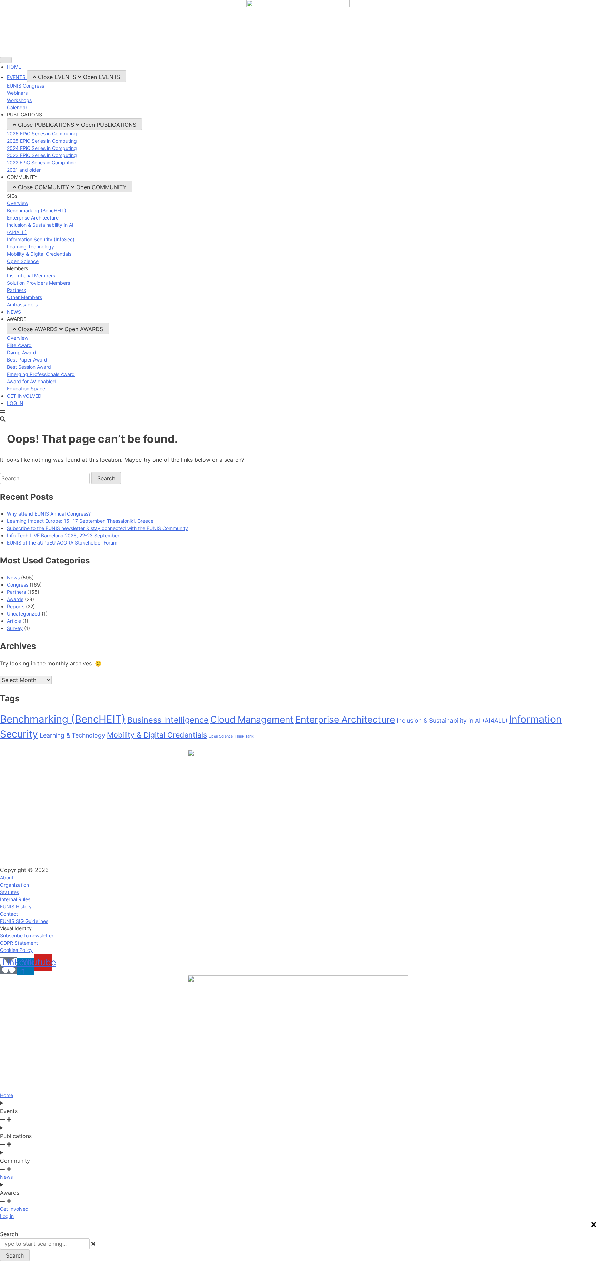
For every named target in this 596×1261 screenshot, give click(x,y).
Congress (17, 585)
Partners (16, 592)
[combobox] (45, 1243)
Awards (15, 599)
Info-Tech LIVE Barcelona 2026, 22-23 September (63, 535)
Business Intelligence (168, 720)
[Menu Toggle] (6, 60)
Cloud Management (252, 719)
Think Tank (244, 736)
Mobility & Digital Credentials (157, 734)
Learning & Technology (72, 735)
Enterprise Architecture (345, 719)
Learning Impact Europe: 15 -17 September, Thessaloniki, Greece (80, 521)
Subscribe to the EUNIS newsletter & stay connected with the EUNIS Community (97, 528)
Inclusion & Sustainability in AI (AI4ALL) (452, 720)
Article (14, 621)
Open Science (221, 736)
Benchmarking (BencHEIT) (63, 719)
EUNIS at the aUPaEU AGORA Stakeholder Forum (62, 543)
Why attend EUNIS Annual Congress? (49, 514)
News (13, 577)
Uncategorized (23, 614)
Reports (15, 606)
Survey (15, 628)
